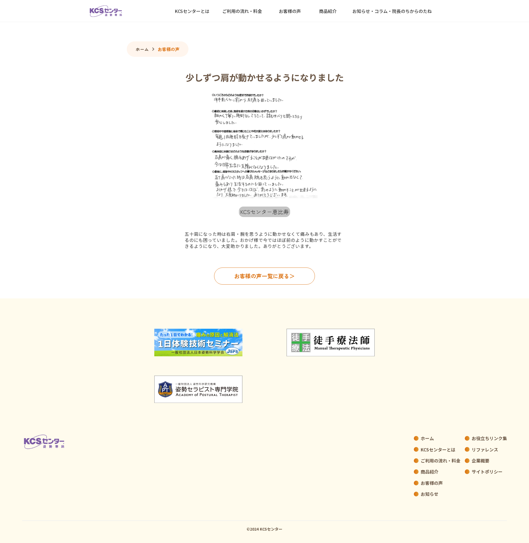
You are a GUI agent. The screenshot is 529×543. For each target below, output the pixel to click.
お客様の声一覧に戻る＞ (264, 276)
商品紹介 (328, 11)
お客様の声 (169, 49)
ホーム (142, 49)
